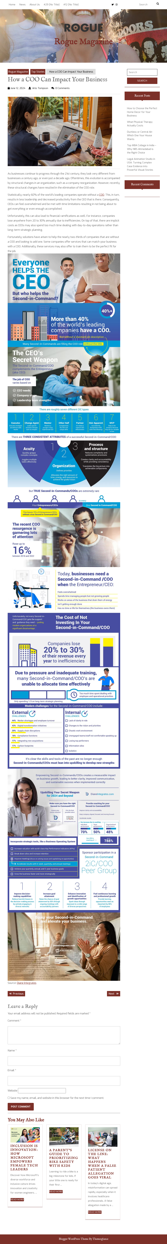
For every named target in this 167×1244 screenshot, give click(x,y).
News (22, 4)
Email (12, 1070)
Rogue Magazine (83, 42)
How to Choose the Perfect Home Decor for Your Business (142, 112)
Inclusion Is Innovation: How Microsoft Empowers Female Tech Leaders (24, 1157)
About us (35, 4)
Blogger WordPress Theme (73, 1239)
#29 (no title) (52, 4)
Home (12, 4)
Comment (14, 1020)
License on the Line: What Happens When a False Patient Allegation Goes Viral (102, 1164)
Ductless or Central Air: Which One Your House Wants (140, 135)
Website (12, 1090)
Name (12, 1050)
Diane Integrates (26, 983)
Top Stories (38, 71)
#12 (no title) (71, 4)
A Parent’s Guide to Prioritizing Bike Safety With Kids (63, 1158)
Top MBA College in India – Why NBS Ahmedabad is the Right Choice (141, 149)
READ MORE (17, 1199)
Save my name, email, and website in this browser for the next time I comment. (57, 1098)
